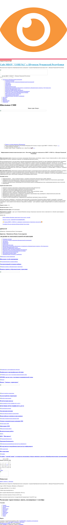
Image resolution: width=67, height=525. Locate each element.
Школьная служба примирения (9, 259)
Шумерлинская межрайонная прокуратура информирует (16, 446)
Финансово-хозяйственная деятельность (14, 90)
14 (7, 464)
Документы (7, 83)
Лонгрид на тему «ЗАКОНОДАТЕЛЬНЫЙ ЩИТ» (14, 219)
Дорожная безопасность (7, 441)
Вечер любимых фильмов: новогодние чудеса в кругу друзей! (16, 217)
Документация (6, 506)
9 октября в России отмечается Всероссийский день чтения (16, 224)
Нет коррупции (4, 451)
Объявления (5, 101)
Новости (4, 98)
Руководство (8, 85)
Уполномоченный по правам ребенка (10, 264)
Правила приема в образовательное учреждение (13, 269)
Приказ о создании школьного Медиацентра (15, 144)
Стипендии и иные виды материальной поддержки (16, 92)
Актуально (5, 97)
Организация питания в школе (12, 94)
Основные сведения (9, 80)
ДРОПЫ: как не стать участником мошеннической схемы (16, 377)
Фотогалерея (5, 508)
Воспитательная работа (6, 431)
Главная (4, 505)
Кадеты (4, 514)
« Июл (1, 470)
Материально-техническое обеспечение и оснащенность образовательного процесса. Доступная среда (28, 87)
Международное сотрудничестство (13, 93)
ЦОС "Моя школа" (5, 436)
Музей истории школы (6, 401)
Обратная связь (6, 100)
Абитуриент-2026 (5, 426)
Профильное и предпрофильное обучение (12, 372)
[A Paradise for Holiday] (7, 256)
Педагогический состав (10, 86)
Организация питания (6, 411)
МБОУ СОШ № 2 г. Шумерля (6, 481)
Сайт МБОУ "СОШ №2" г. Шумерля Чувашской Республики (32, 64)
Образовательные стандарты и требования (14, 96)
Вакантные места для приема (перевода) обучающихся (17, 91)
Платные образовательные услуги (12, 89)
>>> (58, 145)
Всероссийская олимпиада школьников (11, 416)
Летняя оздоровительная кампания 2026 (11, 421)
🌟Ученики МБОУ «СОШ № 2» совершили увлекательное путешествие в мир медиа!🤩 (22, 221)
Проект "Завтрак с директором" (9, 382)
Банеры (4, 507)
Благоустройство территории (8, 395)
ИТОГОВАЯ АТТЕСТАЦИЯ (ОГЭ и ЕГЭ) (12, 406)
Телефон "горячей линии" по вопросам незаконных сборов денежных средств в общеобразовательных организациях (33, 456)
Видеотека (5, 509)
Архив (4, 515)
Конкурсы (5, 513)
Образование (8, 84)
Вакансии (5, 99)
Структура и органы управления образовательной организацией (19, 81)
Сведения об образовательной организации (12, 79)
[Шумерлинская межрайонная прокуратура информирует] (13, 443)
